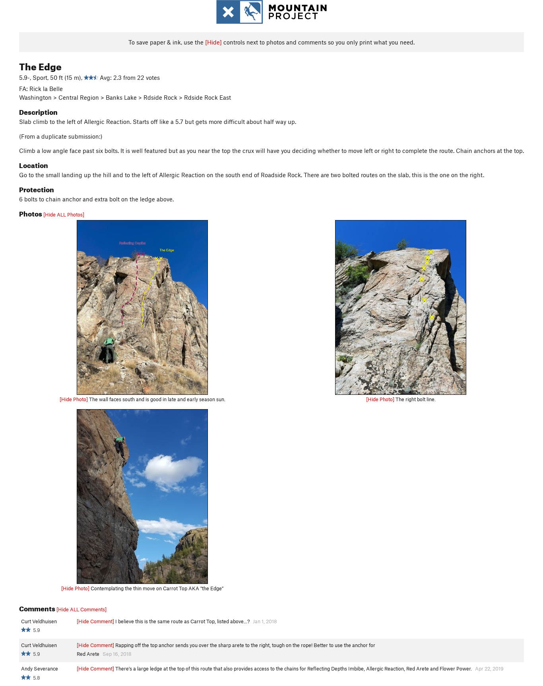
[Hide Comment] (95, 621)
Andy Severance (39, 668)
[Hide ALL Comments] (81, 609)
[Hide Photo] (74, 399)
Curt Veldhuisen (39, 621)
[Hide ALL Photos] (63, 214)
